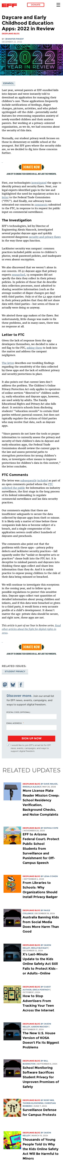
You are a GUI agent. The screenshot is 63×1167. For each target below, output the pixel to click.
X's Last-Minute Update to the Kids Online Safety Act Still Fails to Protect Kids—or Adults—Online (40, 963)
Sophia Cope (51, 828)
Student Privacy (15, 671)
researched (18, 274)
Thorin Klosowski (33, 1103)
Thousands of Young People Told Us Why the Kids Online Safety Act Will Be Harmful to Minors (41, 1149)
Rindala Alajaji (32, 787)
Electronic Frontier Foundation (10, 5)
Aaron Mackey (39, 1027)
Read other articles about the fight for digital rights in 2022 (31, 629)
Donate (35, 5)
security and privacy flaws (45, 236)
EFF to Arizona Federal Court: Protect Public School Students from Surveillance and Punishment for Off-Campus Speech (41, 848)
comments (41, 204)
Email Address (14, 723)
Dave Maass (50, 784)
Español (8, 83)
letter (5, 197)
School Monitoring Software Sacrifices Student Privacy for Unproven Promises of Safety (41, 1077)
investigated (38, 182)
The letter (8, 362)
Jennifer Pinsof (14, 39)
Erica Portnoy (41, 990)
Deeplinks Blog (31, 784)
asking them (34, 347)
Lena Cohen (51, 876)
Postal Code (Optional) (18, 712)
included (42, 480)
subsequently (28, 480)
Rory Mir (49, 1100)
